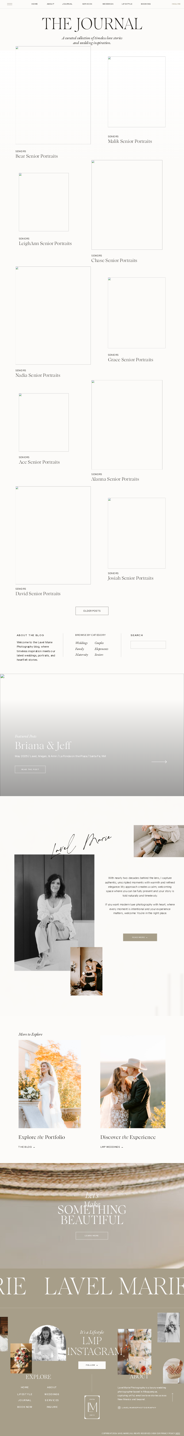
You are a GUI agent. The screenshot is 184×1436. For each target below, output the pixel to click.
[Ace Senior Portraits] (44, 424)
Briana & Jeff (42, 746)
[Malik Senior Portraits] (137, 97)
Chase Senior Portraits (114, 261)
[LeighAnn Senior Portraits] (44, 206)
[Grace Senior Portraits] (137, 316)
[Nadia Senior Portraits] (53, 318)
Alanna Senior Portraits (115, 479)
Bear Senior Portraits (37, 156)
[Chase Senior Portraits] (127, 208)
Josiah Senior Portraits (131, 578)
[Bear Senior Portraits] (53, 99)
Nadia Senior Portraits (38, 375)
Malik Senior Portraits (130, 141)
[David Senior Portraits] (53, 537)
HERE (177, 1433)
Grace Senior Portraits (130, 360)
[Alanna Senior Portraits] (127, 426)
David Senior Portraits (38, 594)
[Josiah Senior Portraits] (137, 535)
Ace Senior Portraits (39, 462)
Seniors (21, 151)
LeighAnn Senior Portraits (45, 243)
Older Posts (92, 611)
